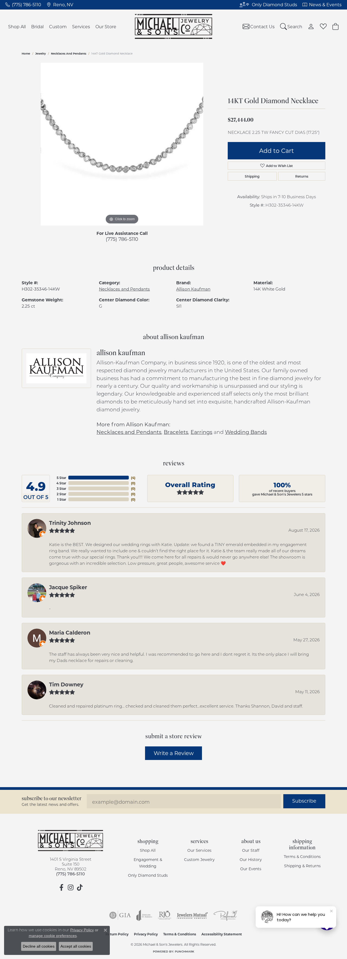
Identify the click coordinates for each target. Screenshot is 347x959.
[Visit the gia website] (120, 915)
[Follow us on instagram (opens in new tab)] (70, 887)
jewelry (40, 53)
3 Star (61, 488)
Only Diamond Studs (148, 875)
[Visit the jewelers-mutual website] (192, 915)
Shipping (252, 176)
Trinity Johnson (70, 522)
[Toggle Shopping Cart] (335, 26)
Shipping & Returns (302, 865)
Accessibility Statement (221, 934)
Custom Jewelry (199, 859)
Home (26, 53)
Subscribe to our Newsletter (51, 798)
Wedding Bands (246, 431)
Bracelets (176, 431)
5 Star (61, 477)
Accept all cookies (75, 946)
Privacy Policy (146, 934)
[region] (122, 144)
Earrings (201, 431)
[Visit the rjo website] (164, 915)
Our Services (199, 850)
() (133, 477)
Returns (301, 176)
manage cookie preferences (53, 935)
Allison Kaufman (193, 289)
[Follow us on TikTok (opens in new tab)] (79, 887)
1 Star (61, 499)
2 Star (61, 494)
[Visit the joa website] (144, 915)
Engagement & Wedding (148, 863)
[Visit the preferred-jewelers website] (225, 915)
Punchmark (184, 951)
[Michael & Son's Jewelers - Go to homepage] (70, 840)
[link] (23, 4)
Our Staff (250, 850)
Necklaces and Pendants (68, 53)
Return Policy (116, 934)
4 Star (61, 483)
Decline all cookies (38, 946)
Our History (251, 859)
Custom (58, 26)
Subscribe (304, 801)
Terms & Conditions (302, 856)
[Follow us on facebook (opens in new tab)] (61, 887)
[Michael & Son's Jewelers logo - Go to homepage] (174, 26)
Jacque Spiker (68, 587)
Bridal (37, 26)
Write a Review (174, 752)
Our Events (250, 868)
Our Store (105, 26)
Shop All (17, 26)
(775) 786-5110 (122, 239)
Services (81, 26)
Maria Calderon (69, 632)
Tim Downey (66, 684)
